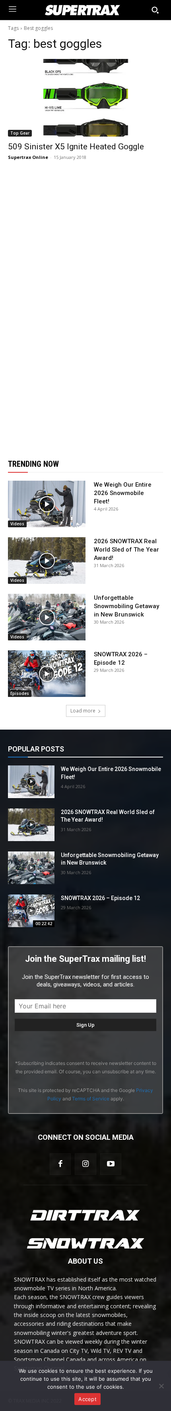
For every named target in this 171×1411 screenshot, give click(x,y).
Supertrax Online (28, 157)
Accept (87, 1399)
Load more (82, 710)
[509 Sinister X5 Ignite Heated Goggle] (85, 98)
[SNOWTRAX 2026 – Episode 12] (47, 673)
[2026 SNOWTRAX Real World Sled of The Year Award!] (47, 560)
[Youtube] (110, 1163)
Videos (17, 523)
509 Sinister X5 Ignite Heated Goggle (76, 146)
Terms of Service (90, 1099)
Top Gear (19, 133)
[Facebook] (60, 1163)
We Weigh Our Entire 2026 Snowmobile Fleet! (123, 493)
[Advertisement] (85, 309)
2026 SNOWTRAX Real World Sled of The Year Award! (126, 550)
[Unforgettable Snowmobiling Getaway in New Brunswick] (47, 617)
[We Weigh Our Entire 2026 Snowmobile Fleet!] (47, 504)
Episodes (19, 693)
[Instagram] (85, 1163)
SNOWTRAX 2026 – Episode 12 (100, 898)
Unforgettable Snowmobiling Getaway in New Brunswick (126, 606)
